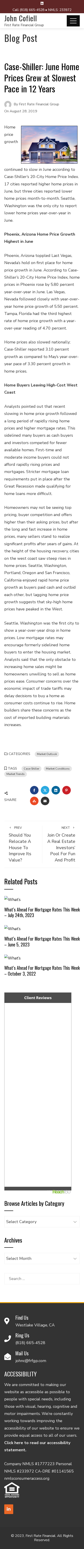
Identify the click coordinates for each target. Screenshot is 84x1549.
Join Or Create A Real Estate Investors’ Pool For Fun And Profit (61, 844)
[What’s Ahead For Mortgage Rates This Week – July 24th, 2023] (12, 899)
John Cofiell (20, 18)
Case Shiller (31, 768)
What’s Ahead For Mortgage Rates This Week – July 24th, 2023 (42, 912)
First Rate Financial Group (24, 25)
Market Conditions (58, 768)
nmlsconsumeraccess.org (27, 1478)
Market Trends (15, 774)
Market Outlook (47, 754)
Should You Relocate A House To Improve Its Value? (20, 844)
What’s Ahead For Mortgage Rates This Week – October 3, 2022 (42, 970)
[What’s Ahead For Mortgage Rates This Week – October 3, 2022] (12, 957)
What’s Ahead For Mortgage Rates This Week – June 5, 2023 (42, 941)
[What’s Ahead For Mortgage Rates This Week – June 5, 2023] (12, 928)
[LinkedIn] (8, 1509)
